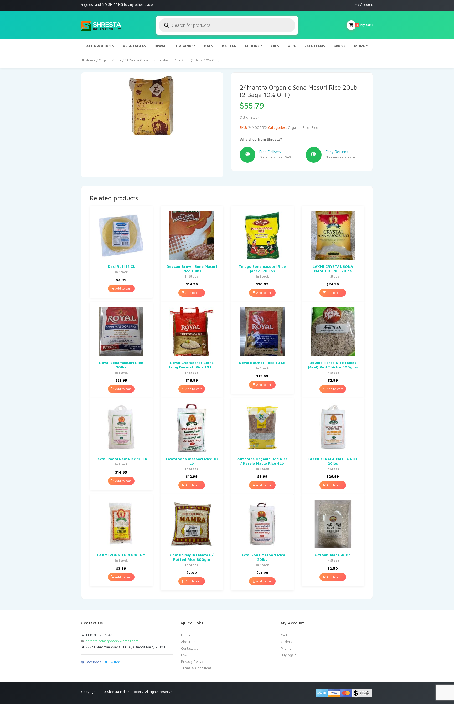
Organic (105, 60)
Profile (286, 648)
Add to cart (122, 288)
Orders (286, 642)
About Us (188, 642)
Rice (118, 60)
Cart (284, 635)
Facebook (93, 662)
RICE (292, 46)
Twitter (114, 662)
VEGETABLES (134, 46)
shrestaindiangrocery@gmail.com (112, 641)
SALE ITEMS (314, 46)
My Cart (364, 25)
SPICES (340, 46)
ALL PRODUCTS (100, 46)
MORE (359, 46)
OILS (275, 46)
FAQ (184, 655)
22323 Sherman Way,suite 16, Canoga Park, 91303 (125, 647)
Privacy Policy (192, 661)
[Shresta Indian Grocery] (101, 25)
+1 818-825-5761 (99, 635)
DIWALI (160, 46)
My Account (364, 4)
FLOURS (252, 46)
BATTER (229, 46)
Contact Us (189, 648)
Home (185, 635)
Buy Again (288, 655)
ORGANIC (184, 46)
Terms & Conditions (196, 668)
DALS (208, 46)
